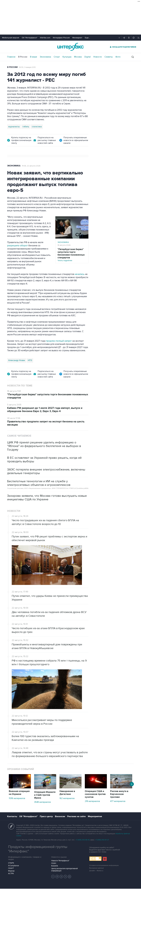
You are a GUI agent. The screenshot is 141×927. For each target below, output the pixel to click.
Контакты (12, 816)
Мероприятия (95, 816)
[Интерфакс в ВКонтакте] (61, 876)
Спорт (57, 57)
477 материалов (117, 801)
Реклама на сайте (76, 816)
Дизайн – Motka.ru (96, 871)
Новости (97, 57)
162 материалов (66, 798)
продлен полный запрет (59, 341)
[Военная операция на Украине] (20, 787)
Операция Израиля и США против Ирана (44, 795)
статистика (37, 126)
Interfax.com (45, 37)
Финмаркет (77, 37)
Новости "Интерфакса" (60, 861)
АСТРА (11, 873)
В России (22, 57)
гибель (25, 126)
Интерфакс (70, 47)
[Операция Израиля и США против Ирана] (45, 788)
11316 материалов (17, 798)
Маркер (11, 871)
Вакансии (60, 816)
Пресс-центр (46, 816)
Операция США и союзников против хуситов (95, 794)
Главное (11, 57)
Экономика (45, 57)
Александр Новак (16, 360)
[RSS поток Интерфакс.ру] (65, 876)
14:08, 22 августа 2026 (31, 166)
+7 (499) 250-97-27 (102, 840)
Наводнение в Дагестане (67, 793)
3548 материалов (42, 802)
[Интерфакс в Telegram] (57, 876)
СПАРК (11, 863)
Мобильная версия (10, 37)
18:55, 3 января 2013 (27, 67)
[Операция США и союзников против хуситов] (96, 787)
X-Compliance (13, 866)
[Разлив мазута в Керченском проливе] (121, 787)
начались (79, 274)
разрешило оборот (17, 245)
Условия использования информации (104, 865)
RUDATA (54, 866)
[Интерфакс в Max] (69, 876)
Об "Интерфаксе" (29, 37)
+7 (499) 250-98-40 (83, 840)
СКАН (53, 863)
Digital (87, 57)
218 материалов (92, 801)
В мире (33, 57)
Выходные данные (96, 868)
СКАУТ (11, 868)
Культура (67, 57)
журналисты (14, 126)
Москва (78, 57)
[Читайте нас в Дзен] (53, 876)
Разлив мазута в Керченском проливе (119, 794)
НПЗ (30, 360)
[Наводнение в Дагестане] (70, 787)
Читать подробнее (71, 255)
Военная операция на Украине (19, 793)
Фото (117, 57)
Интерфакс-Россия (61, 37)
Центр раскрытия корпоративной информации (64, 869)
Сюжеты (109, 57)
